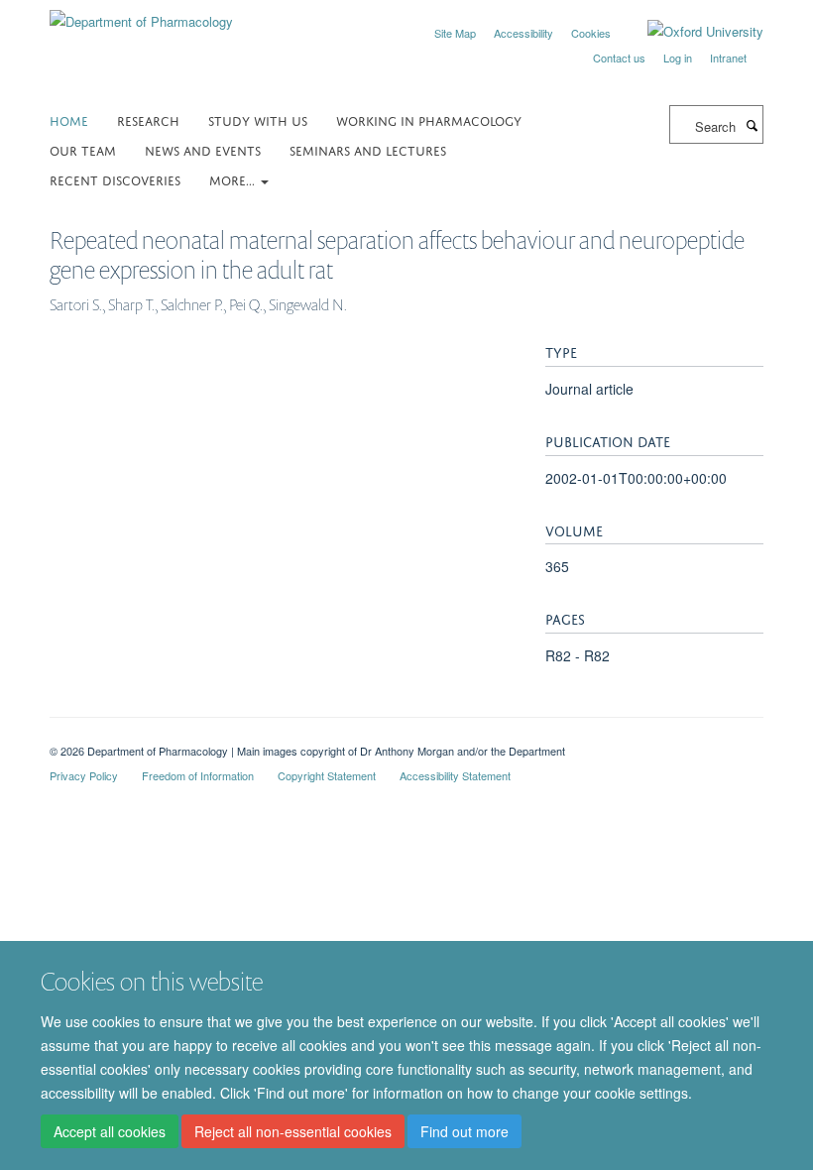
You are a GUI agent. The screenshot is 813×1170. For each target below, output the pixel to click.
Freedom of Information (198, 775)
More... (234, 179)
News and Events (203, 149)
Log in (677, 57)
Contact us (619, 57)
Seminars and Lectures (368, 149)
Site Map (455, 33)
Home (69, 119)
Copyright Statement (327, 775)
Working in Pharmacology (429, 119)
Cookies (591, 33)
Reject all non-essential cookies (293, 1131)
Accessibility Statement (455, 775)
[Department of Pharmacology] (141, 14)
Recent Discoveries (115, 179)
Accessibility (523, 33)
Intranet (728, 57)
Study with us (257, 119)
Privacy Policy (84, 775)
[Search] (751, 125)
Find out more (464, 1131)
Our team (83, 149)
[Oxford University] (690, 32)
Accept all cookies (110, 1131)
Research (148, 119)
